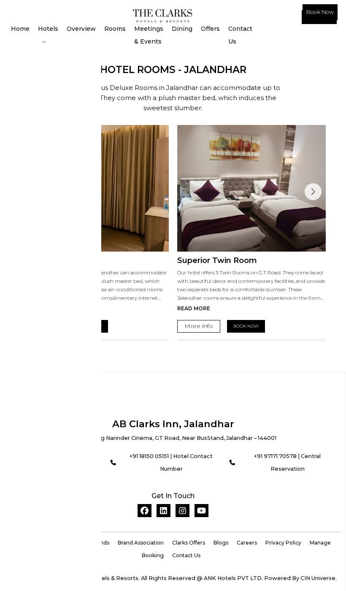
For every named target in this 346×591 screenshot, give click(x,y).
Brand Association (141, 542)
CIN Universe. (318, 578)
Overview (81, 29)
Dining (182, 29)
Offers (210, 29)
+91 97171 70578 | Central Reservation (287, 462)
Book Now (320, 12)
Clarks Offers (188, 542)
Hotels (48, 29)
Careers (247, 542)
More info (198, 326)
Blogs (221, 542)
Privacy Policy (283, 542)
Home (20, 29)
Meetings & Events (148, 35)
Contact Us (240, 35)
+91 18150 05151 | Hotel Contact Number (171, 462)
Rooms (115, 29)
